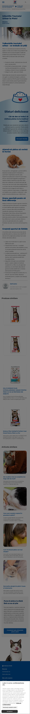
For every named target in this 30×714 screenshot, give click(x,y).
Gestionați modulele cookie (9, 707)
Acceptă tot (9, 711)
